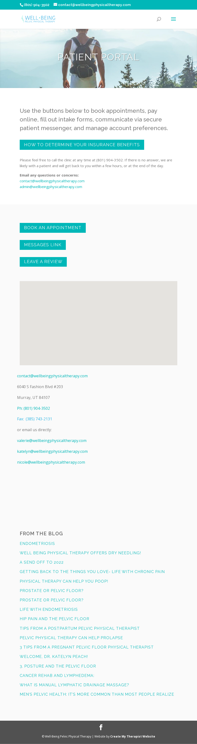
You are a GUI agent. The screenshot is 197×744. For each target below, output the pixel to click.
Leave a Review (43, 261)
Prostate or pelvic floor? (52, 590)
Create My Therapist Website (132, 736)
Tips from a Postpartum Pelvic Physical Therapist (80, 628)
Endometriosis (37, 543)
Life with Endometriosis (49, 609)
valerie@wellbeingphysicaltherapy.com (51, 440)
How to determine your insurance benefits (82, 144)
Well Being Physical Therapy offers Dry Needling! (80, 553)
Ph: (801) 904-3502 (33, 408)
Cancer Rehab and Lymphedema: (57, 675)
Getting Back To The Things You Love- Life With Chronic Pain (92, 571)
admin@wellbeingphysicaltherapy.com (51, 186)
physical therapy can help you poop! (64, 581)
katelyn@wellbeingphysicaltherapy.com (52, 451)
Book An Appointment (52, 227)
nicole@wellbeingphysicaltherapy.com (51, 462)
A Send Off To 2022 (42, 562)
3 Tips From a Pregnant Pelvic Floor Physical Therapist (87, 647)
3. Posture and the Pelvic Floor (58, 666)
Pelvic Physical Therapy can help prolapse (71, 638)
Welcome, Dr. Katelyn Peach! (54, 656)
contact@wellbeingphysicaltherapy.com (52, 180)
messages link (43, 244)
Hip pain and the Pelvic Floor (54, 619)
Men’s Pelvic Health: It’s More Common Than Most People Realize (97, 694)
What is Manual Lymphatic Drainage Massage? (74, 685)
